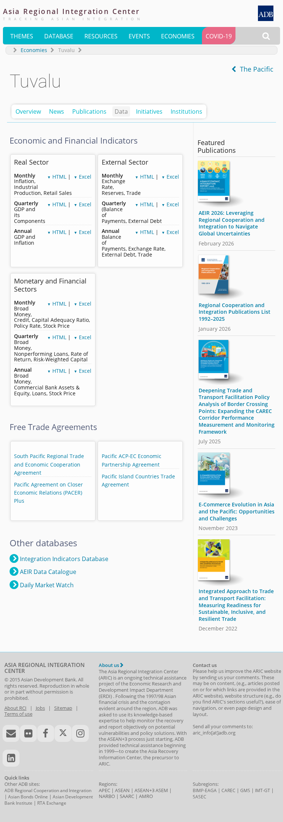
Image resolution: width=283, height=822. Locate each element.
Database (58, 36)
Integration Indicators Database (63, 559)
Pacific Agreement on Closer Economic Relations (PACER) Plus (48, 492)
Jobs (40, 708)
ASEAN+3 (144, 790)
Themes (21, 36)
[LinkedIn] (11, 758)
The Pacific (254, 69)
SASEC (199, 796)
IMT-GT (262, 790)
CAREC (228, 790)
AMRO (146, 796)
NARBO (107, 796)
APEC (104, 790)
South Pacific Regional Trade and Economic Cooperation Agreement (49, 464)
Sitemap (63, 708)
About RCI (15, 708)
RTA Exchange (51, 803)
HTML (56, 176)
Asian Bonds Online (28, 796)
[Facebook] (45, 733)
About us (109, 665)
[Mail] (11, 733)
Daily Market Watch (46, 585)
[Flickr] (28, 733)
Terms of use (18, 714)
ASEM (162, 790)
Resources (101, 36)
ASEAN (122, 790)
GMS (245, 790)
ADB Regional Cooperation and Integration (47, 790)
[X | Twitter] (63, 733)
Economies (178, 36)
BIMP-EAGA (205, 790)
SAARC (127, 796)
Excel (82, 176)
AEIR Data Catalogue (47, 572)
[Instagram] (80, 733)
